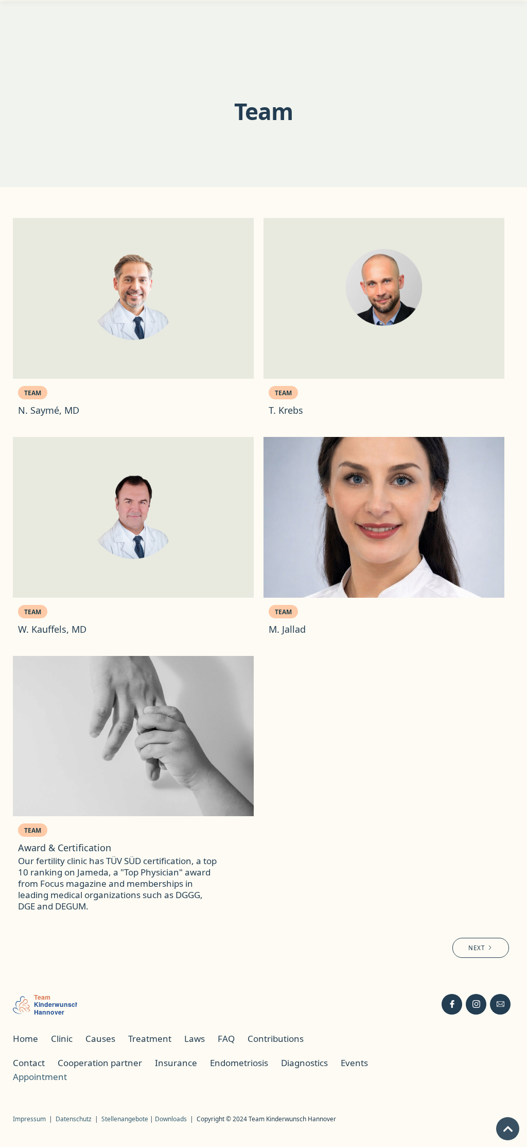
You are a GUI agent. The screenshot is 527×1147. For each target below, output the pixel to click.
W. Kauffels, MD (52, 629)
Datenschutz (74, 1119)
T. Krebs (286, 410)
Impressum (29, 1119)
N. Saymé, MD (48, 410)
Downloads (171, 1119)
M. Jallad (287, 629)
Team (32, 393)
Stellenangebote (125, 1119)
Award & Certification (64, 847)
